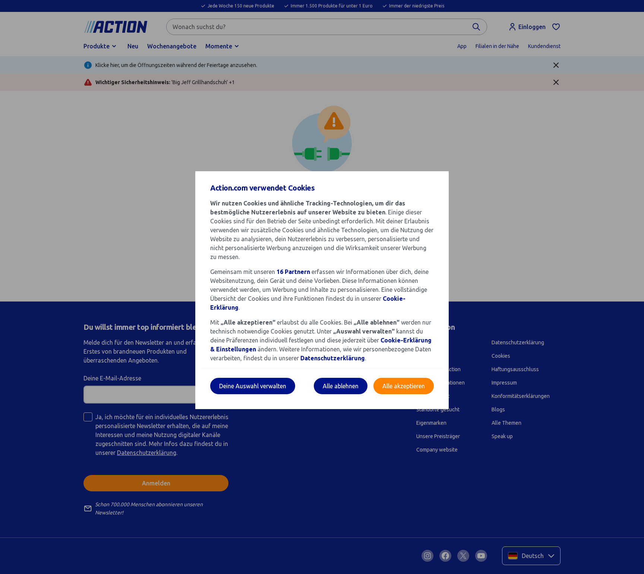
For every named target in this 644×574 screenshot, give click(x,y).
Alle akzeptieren (403, 386)
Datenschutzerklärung (332, 358)
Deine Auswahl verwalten (252, 386)
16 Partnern (293, 271)
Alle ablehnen (341, 386)
